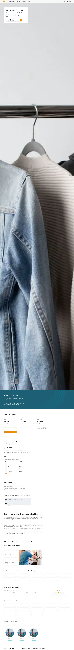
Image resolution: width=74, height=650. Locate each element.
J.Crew (9, 575)
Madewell (23, 579)
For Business (24, 1)
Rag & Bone (64, 575)
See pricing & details (8, 505)
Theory (37, 575)
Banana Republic (23, 575)
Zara (37, 579)
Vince (51, 575)
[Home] (5, 1)
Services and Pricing (12, 1)
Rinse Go (18, 1)
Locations (28, 1)
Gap (64, 579)
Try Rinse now (10, 431)
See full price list (7, 473)
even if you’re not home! (13, 427)
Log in (70, 1)
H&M (10, 579)
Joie (50, 579)
